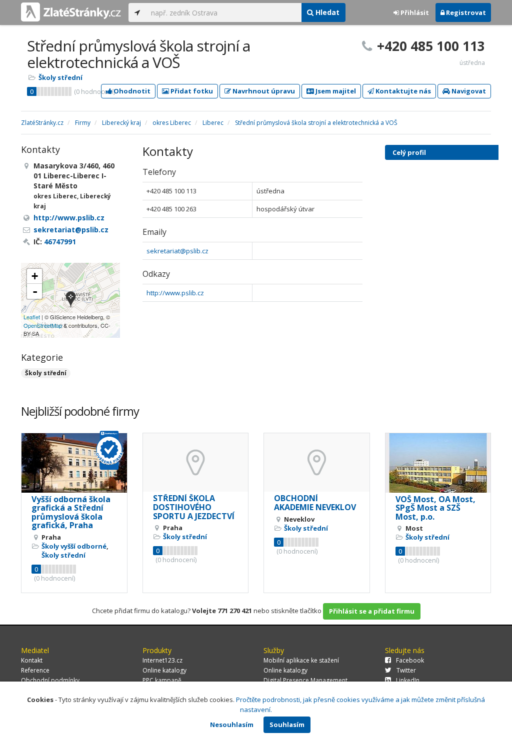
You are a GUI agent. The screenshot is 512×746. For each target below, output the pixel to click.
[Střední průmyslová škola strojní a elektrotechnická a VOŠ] (71, 300)
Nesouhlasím (232, 724)
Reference (35, 670)
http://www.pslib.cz (175, 292)
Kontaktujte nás (402, 90)
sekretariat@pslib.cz (177, 250)
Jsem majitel (335, 90)
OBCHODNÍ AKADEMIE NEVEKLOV (315, 503)
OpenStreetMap (43, 325)
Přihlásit (414, 12)
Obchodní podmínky (50, 680)
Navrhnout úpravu (263, 90)
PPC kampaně (162, 680)
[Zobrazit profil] (74, 463)
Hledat (327, 12)
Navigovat (468, 90)
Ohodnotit (131, 90)
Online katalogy (164, 670)
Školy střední (60, 77)
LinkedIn (408, 680)
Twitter (406, 670)
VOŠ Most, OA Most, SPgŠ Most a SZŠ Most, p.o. (436, 508)
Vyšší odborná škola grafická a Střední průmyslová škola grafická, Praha (71, 512)
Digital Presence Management (306, 680)
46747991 (60, 241)
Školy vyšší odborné (74, 546)
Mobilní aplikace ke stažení (301, 660)
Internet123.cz (162, 660)
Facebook (410, 660)
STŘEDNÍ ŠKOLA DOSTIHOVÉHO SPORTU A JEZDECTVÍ (193, 507)
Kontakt (31, 660)
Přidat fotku (191, 90)
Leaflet (32, 317)
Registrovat (465, 12)
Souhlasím (287, 724)
